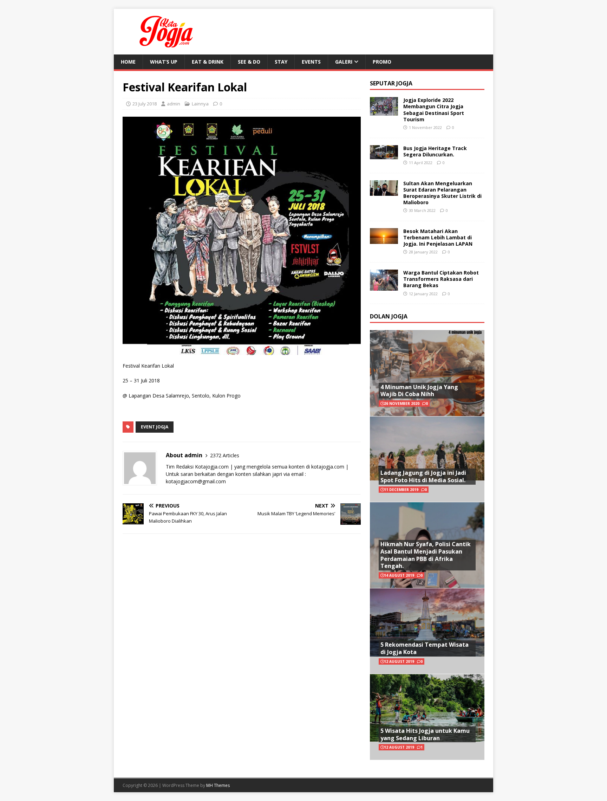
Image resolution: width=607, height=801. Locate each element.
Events (311, 61)
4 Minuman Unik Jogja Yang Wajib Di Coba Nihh (419, 390)
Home (128, 61)
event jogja (154, 427)
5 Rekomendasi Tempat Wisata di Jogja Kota (424, 648)
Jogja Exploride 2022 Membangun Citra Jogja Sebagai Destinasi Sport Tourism (433, 110)
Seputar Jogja (391, 83)
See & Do (249, 61)
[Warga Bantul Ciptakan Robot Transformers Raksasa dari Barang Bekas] (384, 286)
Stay (281, 61)
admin (173, 104)
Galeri (343, 61)
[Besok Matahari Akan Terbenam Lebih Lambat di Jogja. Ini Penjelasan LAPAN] (384, 239)
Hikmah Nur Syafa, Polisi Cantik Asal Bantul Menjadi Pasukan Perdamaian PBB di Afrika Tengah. (425, 555)
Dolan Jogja (388, 316)
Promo (382, 61)
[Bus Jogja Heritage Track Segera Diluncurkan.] (384, 154)
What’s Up (163, 61)
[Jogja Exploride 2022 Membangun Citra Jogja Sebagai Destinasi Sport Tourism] (384, 111)
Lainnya (200, 104)
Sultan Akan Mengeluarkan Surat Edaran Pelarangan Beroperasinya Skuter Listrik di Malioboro (442, 193)
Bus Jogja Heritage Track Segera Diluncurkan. (435, 151)
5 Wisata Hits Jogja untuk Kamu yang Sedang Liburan (425, 734)
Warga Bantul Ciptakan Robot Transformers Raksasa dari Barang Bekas (441, 279)
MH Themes (218, 785)
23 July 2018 (144, 104)
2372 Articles (224, 455)
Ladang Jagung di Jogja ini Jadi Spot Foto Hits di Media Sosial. (423, 476)
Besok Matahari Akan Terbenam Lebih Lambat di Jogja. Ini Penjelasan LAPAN (437, 237)
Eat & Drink (207, 61)
